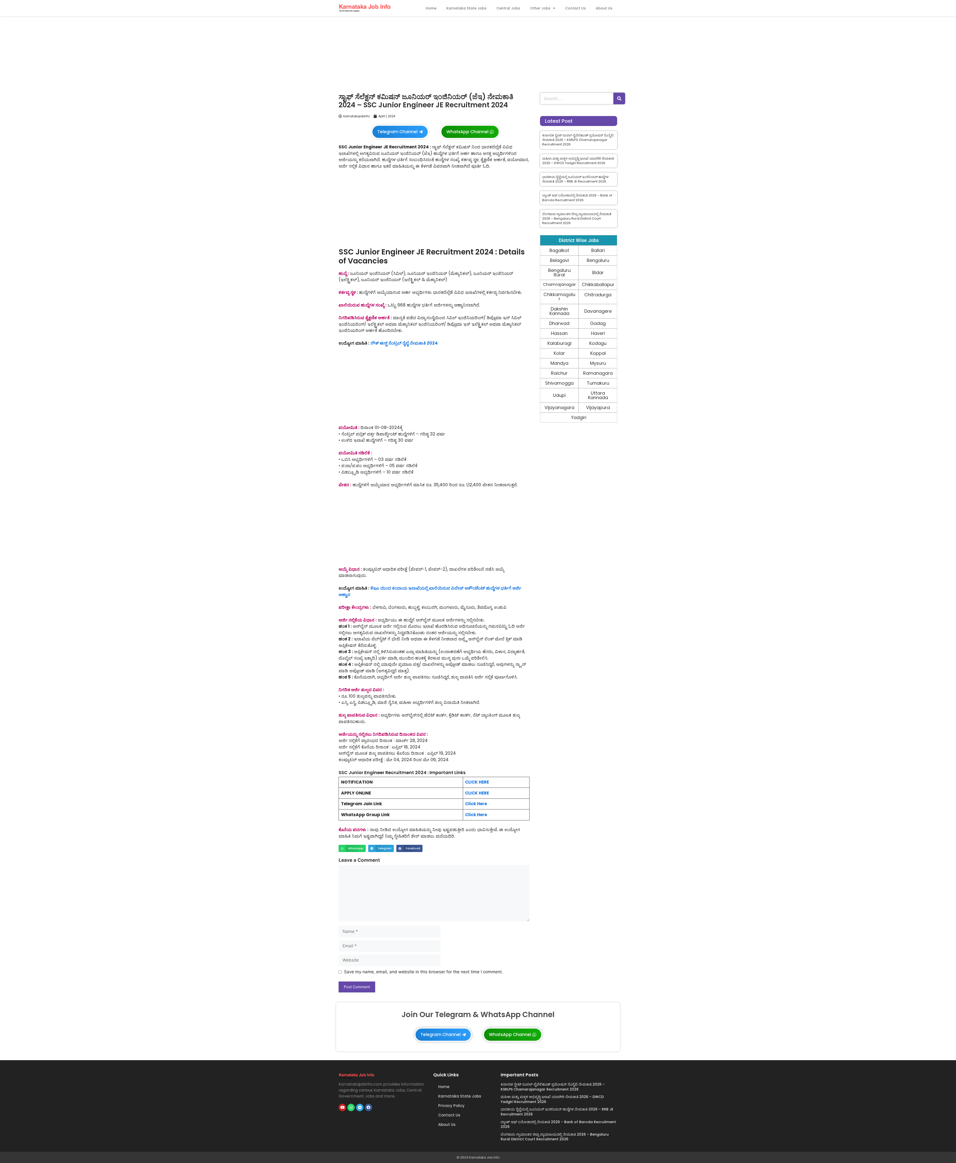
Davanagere (598, 311)
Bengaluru (598, 260)
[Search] (619, 98)
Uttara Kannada (598, 395)
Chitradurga (597, 295)
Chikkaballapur (598, 285)
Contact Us (575, 8)
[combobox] (576, 98)
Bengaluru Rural (559, 272)
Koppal (598, 353)
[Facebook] (368, 1107)
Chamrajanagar (559, 284)
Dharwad (559, 323)
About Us (604, 8)
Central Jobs (508, 8)
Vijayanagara (559, 407)
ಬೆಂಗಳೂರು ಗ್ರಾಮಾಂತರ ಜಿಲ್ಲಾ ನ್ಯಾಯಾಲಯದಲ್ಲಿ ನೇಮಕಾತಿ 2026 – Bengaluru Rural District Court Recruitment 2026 (576, 218)
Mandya (559, 363)
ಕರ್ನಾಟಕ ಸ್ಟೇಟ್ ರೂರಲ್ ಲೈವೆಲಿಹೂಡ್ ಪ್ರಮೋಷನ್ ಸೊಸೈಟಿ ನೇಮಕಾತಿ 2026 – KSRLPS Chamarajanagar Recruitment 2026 (577, 140)
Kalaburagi (559, 343)
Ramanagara (598, 373)
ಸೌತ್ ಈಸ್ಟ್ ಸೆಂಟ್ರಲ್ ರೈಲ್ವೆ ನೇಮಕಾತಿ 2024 (404, 343)
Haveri (598, 333)
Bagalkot (559, 250)
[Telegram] (359, 1107)
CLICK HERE (477, 793)
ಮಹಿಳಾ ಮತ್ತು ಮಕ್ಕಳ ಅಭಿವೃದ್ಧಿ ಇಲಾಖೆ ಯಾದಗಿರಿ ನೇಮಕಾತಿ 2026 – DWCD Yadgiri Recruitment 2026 (578, 160)
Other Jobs (540, 8)
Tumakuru (598, 383)
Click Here (476, 804)
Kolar (559, 353)
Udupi (559, 395)
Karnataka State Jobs (466, 8)
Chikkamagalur (559, 297)
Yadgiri (578, 417)
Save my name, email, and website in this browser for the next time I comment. (423, 971)
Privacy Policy (451, 1105)
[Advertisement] (478, 53)
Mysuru (598, 363)
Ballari (598, 250)
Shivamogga (559, 383)
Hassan (559, 333)
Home (431, 8)
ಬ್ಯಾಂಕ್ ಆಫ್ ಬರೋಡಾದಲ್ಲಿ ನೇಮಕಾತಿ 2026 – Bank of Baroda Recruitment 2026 (577, 197)
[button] (352, 848)
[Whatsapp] (351, 1107)
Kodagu (597, 343)
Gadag (598, 323)
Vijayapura (598, 407)
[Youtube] (342, 1107)
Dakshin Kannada (559, 311)
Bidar (598, 272)
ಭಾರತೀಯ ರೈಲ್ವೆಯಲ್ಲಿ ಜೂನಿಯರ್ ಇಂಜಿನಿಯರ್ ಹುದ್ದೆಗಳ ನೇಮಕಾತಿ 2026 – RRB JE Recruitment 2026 (575, 179)
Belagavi (559, 260)
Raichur (559, 373)
